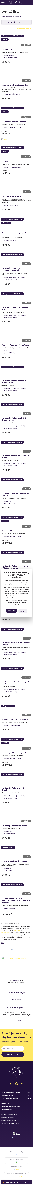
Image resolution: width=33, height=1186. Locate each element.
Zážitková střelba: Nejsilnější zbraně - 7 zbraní (13, 419)
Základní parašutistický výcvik (14, 826)
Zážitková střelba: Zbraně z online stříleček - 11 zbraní (16, 567)
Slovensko (18, 1139)
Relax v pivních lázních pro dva (14, 85)
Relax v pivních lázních (11, 196)
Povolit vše (11, 611)
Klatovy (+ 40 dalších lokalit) (13, 167)
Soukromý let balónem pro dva (14, 753)
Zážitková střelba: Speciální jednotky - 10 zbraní (13, 269)
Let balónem (6, 161)
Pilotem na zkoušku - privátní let (15, 719)
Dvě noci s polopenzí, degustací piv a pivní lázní (16, 234)
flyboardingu (17, 930)
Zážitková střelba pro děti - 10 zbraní (14, 789)
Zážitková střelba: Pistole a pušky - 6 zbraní (15, 683)
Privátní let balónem (10, 531)
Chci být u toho (12, 1054)
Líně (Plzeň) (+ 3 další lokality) (9, 870)
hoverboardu (5, 933)
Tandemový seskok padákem (13, 122)
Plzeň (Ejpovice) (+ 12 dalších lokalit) (10, 56)
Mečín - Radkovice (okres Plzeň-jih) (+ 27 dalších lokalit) (15, 465)
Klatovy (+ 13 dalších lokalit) (13, 127)
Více (2, 943)
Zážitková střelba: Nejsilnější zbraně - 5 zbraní (13, 382)
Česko (18, 1134)
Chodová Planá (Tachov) (12, 94)
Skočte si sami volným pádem (14, 861)
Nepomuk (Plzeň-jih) (10, 241)
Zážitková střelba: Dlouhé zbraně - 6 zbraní (16, 644)
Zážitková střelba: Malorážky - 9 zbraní (15, 457)
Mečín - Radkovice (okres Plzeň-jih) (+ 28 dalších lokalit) (15, 279)
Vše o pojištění (16, 1021)
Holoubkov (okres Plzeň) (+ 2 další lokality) (12, 352)
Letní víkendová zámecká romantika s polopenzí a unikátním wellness (16, 900)
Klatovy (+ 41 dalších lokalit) (13, 537)
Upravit (22, 611)
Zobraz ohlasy (16, 999)
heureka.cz (15, 980)
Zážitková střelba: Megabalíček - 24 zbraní (15, 308)
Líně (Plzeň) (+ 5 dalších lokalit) (10, 502)
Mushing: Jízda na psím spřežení (15, 345)
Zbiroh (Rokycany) (10, 908)
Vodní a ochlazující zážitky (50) (11, 16)
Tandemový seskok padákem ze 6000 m (15, 494)
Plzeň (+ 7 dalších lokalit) (12, 725)
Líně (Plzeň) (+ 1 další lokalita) (9, 832)
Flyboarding (6, 49)
